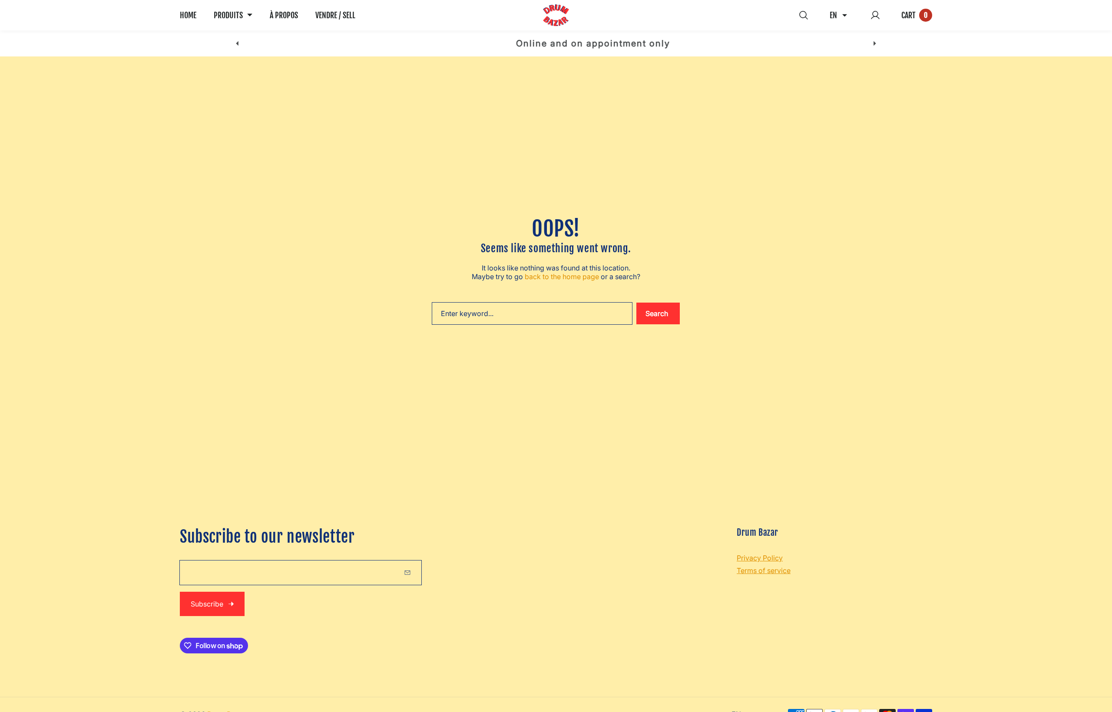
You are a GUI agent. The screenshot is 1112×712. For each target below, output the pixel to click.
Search (656, 313)
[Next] (874, 43)
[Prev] (237, 43)
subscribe (207, 604)
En (833, 15)
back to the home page (562, 276)
